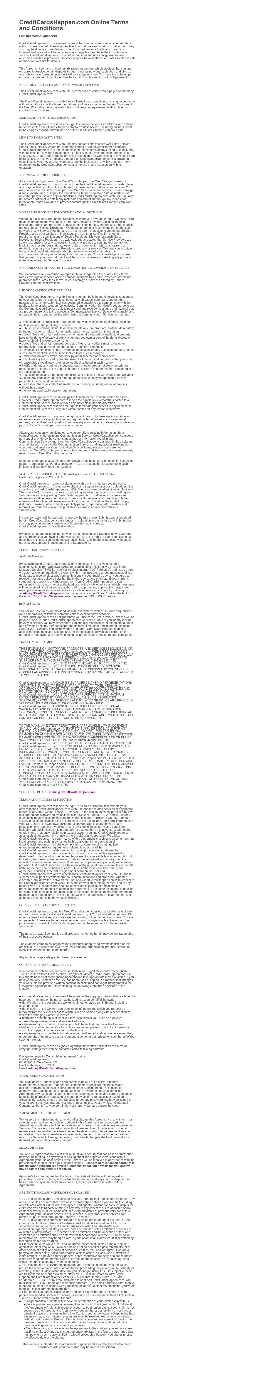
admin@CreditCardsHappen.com (45, 593)
